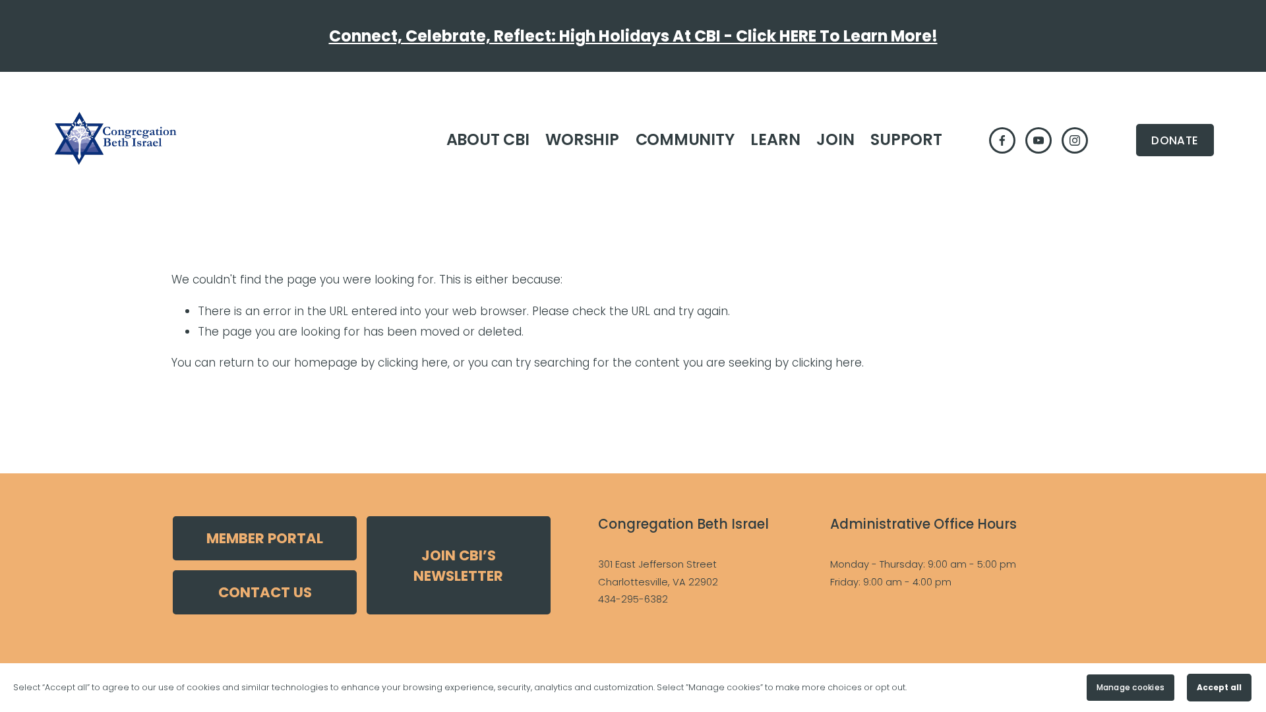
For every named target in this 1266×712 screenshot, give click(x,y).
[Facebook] (1002, 140)
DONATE (1174, 140)
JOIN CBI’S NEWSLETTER (458, 565)
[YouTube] (1038, 140)
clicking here (413, 363)
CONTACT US (265, 592)
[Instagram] (1075, 140)
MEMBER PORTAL (264, 538)
